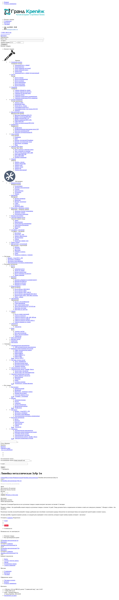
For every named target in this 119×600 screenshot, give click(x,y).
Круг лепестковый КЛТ (22, 305)
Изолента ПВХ (19, 206)
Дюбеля (13, 159)
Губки (16, 203)
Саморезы (14, 87)
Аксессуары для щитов (21, 371)
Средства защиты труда (18, 217)
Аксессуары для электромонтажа (24, 372)
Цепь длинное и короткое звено (24, 149)
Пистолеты (14, 342)
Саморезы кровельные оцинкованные (26, 96)
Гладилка (17, 248)
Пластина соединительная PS (23, 132)
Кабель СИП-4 (19, 358)
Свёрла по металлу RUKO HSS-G (25, 320)
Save (7, 525)
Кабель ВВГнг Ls (20, 355)
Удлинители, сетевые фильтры (24, 383)
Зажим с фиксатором (21, 236)
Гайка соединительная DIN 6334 (24, 123)
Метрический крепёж (17, 112)
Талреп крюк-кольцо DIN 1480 (24, 152)
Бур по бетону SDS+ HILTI (23, 292)
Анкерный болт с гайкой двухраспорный (27, 73)
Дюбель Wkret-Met (20, 163)
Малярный (14, 195)
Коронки (13, 276)
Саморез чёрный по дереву (23, 90)
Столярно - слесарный (17, 230)
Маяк (16, 145)
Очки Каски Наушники (22, 225)
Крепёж (13, 398)
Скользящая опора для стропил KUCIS (26, 109)
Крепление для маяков (21, 143)
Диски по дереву (20, 270)
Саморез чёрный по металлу (23, 91)
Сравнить (10, 517)
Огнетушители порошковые (23, 223)
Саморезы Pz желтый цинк (23, 93)
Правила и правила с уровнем (23, 255)
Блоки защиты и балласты (22, 375)
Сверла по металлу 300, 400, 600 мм (25, 317)
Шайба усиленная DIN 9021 (23, 116)
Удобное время (5, 42)
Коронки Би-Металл (21, 281)
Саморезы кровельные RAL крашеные (26, 98)
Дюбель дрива (19, 166)
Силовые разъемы (20, 382)
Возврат (6, 2)
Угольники (18, 192)
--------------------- (5, 34)
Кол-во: (3, 491)
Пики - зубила (19, 297)
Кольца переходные (20, 272)
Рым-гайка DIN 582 (20, 154)
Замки (16, 220)
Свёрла (13, 311)
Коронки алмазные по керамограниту (26, 280)
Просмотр (4, 542)
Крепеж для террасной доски (23, 141)
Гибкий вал (18, 336)
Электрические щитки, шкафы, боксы (22, 369)
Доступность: (5, 488)
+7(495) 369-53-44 (6, 32)
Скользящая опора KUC (22, 107)
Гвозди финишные (20, 82)
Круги (13, 265)
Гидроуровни (18, 186)
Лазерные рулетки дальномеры (24, 211)
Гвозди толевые (19, 81)
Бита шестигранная (20, 333)
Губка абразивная (20, 303)
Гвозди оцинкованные (21, 79)
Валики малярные (20, 198)
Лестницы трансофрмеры (15, 261)
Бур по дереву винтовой (22, 314)
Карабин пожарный (20, 157)
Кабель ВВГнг (19, 353)
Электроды (14, 323)
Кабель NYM (18, 351)
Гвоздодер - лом (19, 234)
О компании (7, 571)
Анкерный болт (19, 66)
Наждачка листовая (20, 308)
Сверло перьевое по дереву (23, 322)
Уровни (17, 194)
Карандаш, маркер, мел (21, 240)
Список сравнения (9, 565)
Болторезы (18, 233)
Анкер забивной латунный (23, 68)
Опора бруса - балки (21, 106)
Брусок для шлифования (22, 301)
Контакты (4, 35)
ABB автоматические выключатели (25, 347)
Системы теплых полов (18, 360)
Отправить (4, 44)
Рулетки (17, 189)
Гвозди (13, 74)
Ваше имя (4, 39)
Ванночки (18, 200)
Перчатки (17, 226)
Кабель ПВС (18, 356)
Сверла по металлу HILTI (22, 319)
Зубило (17, 239)
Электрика (14, 429)
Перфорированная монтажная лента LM (27, 129)
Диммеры (17, 378)
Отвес (16, 253)
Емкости (17, 205)
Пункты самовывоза (10, 3)
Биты (12, 328)
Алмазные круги (20, 269)
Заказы (6, 562)
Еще (12, 358)
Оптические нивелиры (21, 214)
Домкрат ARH (19, 102)
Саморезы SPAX (19, 95)
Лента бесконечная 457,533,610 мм (25, 306)
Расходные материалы (17, 417)
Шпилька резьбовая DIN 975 (23, 115)
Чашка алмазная (19, 275)
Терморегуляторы (20, 366)
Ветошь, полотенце (20, 201)
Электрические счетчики (18, 368)
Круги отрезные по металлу (23, 273)
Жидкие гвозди (15, 339)
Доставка (7, 574)
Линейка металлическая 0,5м (9, 553)
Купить (3, 495)
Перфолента (14, 124)
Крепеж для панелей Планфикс (24, 140)
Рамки (16, 380)
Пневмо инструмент (17, 215)
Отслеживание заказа (7, 460)
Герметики (14, 341)
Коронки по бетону (20, 283)
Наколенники (19, 222)
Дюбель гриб (18, 165)
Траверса (17, 110)
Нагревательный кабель (22, 364)
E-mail (2, 464)
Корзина (3, 446)
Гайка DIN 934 (19, 121)
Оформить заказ (5, 448)
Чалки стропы (15, 242)
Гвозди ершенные (20, 85)
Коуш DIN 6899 (19, 156)
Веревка (17, 247)
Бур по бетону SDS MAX (22, 289)
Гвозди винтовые (20, 84)
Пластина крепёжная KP (22, 131)
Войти (3, 467)
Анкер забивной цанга (21, 70)
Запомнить (5, 469)
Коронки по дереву (20, 284)
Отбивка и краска (20, 251)
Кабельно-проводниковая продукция (22, 348)
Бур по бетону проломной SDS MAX (26, 294)
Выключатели (19, 377)
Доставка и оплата (9, 580)
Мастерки (17, 250)
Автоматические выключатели (20, 345)
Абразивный (15, 298)
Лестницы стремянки (14, 259)
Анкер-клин (18, 71)
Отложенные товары (10, 563)
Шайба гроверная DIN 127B (23, 120)
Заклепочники (19, 237)
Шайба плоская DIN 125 (22, 118)
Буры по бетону (16, 286)
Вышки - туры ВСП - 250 (15, 258)
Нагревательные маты (21, 363)
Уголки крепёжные (17, 99)
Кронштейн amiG (20, 104)
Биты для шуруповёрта (21, 334)
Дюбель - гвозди (19, 162)
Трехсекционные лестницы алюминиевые (20, 262)
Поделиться (16, 517)
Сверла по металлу (20, 315)
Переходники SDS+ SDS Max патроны (26, 295)
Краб (16, 138)
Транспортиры (19, 190)
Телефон (3, 40)
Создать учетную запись (11, 560)
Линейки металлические (22, 187)
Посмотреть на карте (10, 595)
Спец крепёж (15, 134)
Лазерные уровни (20, 212)
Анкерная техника (16, 62)
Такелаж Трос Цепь (17, 146)
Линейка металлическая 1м (9, 545)
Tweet (6, 520)
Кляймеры (18, 137)
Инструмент (14, 387)
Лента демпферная (20, 361)
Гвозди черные (19, 77)
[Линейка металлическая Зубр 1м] (11, 480)
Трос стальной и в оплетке (22, 151)
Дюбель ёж (18, 168)
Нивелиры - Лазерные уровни (20, 208)
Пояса (16, 228)
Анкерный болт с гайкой (22, 65)
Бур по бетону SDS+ (21, 290)
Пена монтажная (16, 337)
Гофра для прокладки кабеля (23, 350)
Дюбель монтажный (21, 170)
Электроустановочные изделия (20, 374)
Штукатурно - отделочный (19, 244)
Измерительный (16, 183)
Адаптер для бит (19, 331)
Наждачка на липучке (21, 309)
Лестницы (14, 409)
